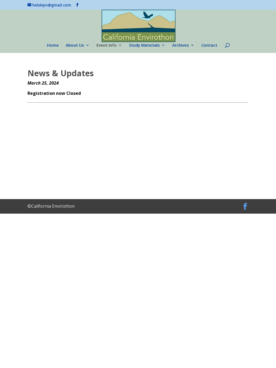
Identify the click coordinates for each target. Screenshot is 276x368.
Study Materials (144, 45)
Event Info (106, 45)
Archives (180, 45)
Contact (209, 45)
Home (53, 45)
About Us (75, 45)
